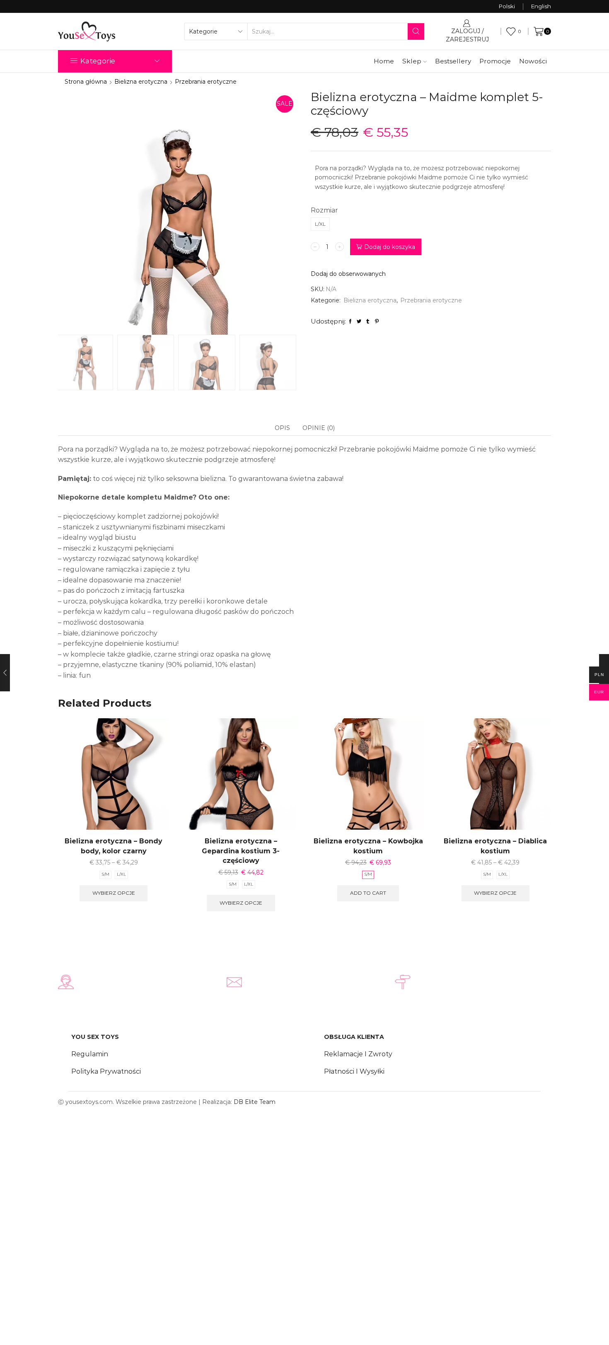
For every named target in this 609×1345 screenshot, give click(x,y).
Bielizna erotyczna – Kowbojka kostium (368, 846)
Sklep (411, 61)
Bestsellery (453, 61)
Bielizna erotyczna (140, 81)
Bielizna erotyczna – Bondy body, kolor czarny (113, 846)
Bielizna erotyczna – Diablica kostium (495, 846)
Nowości (533, 61)
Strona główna (86, 81)
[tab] (282, 428)
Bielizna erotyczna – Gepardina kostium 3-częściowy (241, 851)
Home (384, 61)
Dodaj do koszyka (389, 247)
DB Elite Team (255, 1102)
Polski (507, 6)
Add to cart (368, 893)
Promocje (495, 61)
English (541, 6)
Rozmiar (324, 210)
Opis (282, 428)
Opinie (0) (318, 428)
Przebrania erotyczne (206, 81)
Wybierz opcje (113, 893)
